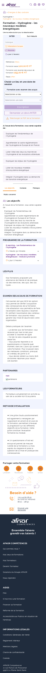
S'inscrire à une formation (14, 599)
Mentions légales (10, 646)
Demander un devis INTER (23, 113)
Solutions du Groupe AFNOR (15, 572)
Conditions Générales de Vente (16, 635)
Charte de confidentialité (13, 652)
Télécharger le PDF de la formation (25, 118)
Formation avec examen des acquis (22, 90)
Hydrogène (8, 17)
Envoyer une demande (23, 509)
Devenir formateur (11, 566)
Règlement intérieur (11, 641)
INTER (12, 36)
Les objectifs (10, 188)
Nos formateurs (9, 560)
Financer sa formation (12, 605)
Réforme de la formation (13, 611)
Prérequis (36, 188)
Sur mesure (32, 36)
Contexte (23, 188)
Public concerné (10, 194)
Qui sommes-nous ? (11, 549)
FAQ (4, 593)
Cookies (6, 658)
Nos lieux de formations (13, 555)
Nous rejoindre (9, 578)
